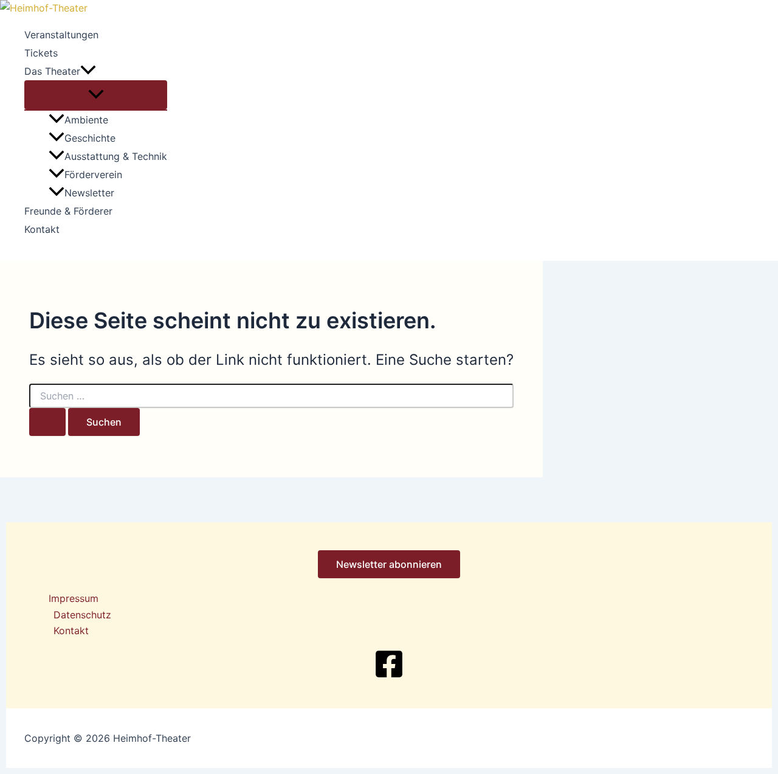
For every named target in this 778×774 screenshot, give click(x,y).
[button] (88, 71)
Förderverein (93, 174)
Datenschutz (82, 615)
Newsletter (89, 193)
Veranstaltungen (61, 35)
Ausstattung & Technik (115, 156)
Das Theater (52, 71)
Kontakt (42, 229)
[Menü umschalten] (95, 94)
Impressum (73, 598)
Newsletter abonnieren (389, 564)
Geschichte (89, 138)
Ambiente (86, 120)
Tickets (41, 53)
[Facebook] (389, 675)
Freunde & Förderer (68, 211)
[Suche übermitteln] (47, 422)
